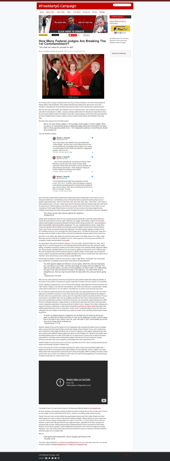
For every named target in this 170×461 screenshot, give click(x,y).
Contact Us (86, 12)
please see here (95, 413)
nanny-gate (65, 240)
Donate (94, 12)
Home (42, 12)
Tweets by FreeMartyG (119, 53)
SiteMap (102, 12)
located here (88, 280)
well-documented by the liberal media (83, 306)
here (40, 118)
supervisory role (75, 327)
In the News (76, 12)
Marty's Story (50, 12)
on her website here (94, 408)
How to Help (61, 12)
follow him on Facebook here (78, 444)
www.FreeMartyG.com (60, 444)
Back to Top (127, 455)
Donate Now (44, 35)
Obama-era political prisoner (69, 442)
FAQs (69, 12)
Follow (87, 35)
